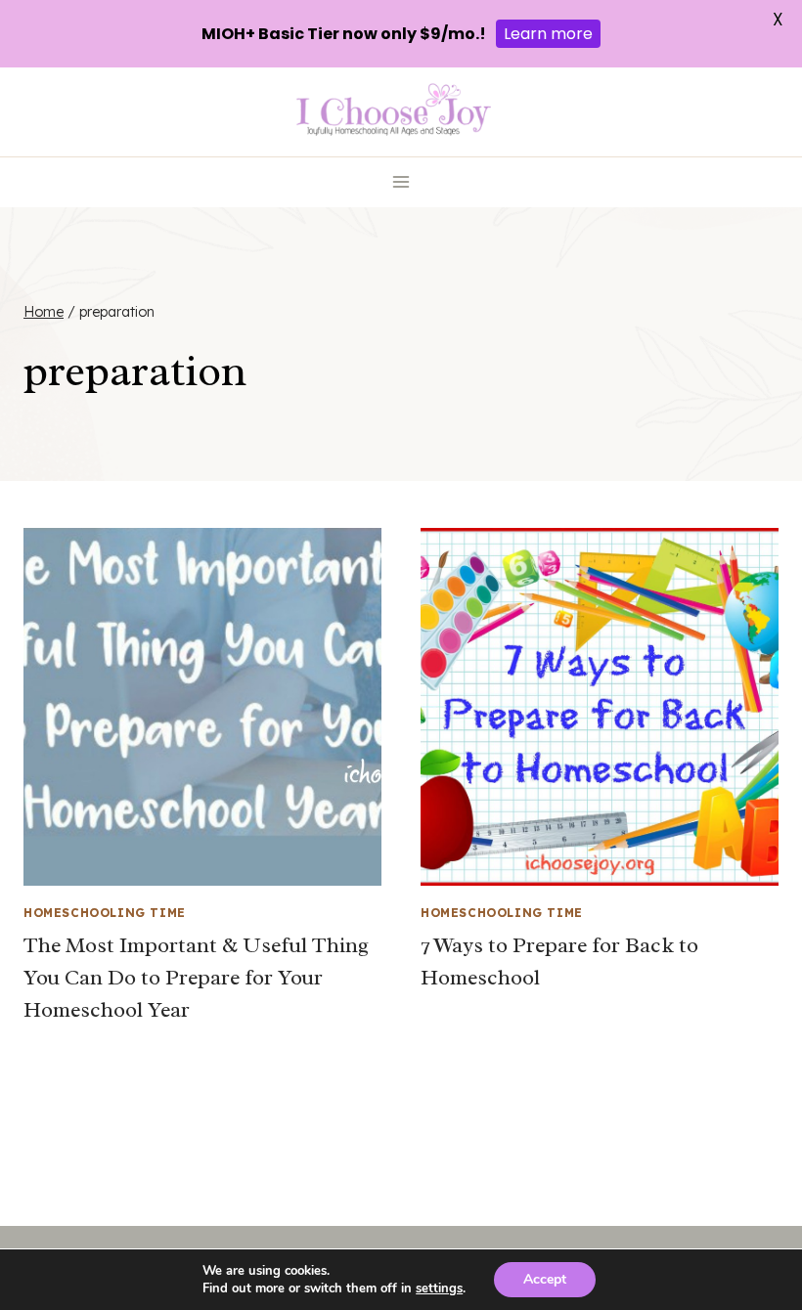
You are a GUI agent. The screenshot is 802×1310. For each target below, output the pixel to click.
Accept (544, 1279)
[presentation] (202, 707)
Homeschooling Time (104, 912)
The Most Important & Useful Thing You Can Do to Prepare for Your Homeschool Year (196, 978)
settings (439, 1288)
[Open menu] (401, 182)
